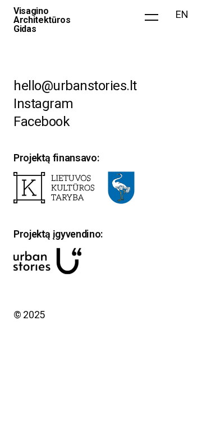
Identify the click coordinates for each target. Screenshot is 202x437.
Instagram (43, 103)
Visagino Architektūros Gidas (42, 20)
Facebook (41, 121)
